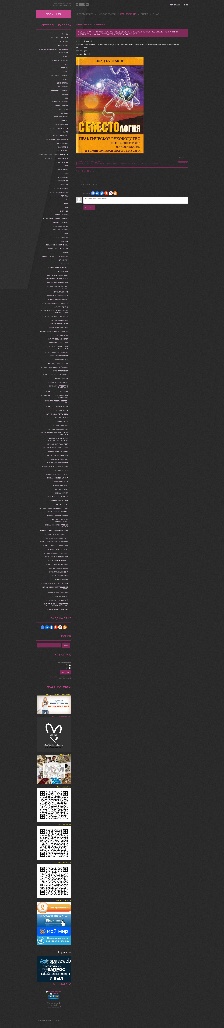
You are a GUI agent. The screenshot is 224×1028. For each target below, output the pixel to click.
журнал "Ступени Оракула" (57, 538)
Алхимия (64, 34)
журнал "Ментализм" (59, 459)
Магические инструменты (57, 139)
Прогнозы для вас (60, 188)
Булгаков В (83, 164)
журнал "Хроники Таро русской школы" (55, 588)
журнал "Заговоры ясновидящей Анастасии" (54, 396)
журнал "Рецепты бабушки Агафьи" (54, 508)
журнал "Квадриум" (60, 425)
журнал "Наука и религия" (57, 474)
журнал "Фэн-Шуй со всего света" (54, 583)
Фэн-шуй (64, 241)
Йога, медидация (61, 117)
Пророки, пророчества (59, 192)
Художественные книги (58, 249)
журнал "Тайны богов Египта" (56, 553)
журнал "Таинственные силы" (55, 546)
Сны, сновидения (60, 226)
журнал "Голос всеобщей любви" (54, 367)
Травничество (62, 237)
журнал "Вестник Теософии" (56, 352)
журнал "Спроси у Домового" (56, 534)
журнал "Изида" (61, 410)
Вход (186, 5)
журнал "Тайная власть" (58, 549)
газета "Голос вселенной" (57, 283)
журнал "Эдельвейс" (59, 596)
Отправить (89, 207)
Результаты (53, 677)
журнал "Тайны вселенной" (56, 557)
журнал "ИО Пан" (61, 418)
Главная (79, 24)
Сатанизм (64, 211)
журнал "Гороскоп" (60, 371)
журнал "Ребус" (62, 504)
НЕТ (66, 668)
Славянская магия (60, 222)
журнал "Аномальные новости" (55, 303)
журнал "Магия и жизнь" (58, 452)
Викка (65, 57)
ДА (67, 665)
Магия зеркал (62, 143)
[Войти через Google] (111, 193)
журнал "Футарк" (61, 579)
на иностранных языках (57, 267)
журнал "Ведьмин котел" (58, 339)
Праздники (63, 185)
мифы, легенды (62, 162)
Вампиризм (63, 53)
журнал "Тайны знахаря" (58, 561)
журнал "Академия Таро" (58, 299)
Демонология (62, 83)
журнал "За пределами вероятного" (58, 387)
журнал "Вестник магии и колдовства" (57, 347)
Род (66, 200)
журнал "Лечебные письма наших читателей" (54, 434)
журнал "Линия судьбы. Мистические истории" (58, 439)
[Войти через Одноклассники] (115, 193)
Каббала (64, 121)
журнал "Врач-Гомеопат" (58, 363)
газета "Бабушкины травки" (56, 275)
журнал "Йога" (62, 421)
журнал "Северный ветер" (57, 516)
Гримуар (64, 79)
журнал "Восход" (61, 360)
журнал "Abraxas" (61, 292)
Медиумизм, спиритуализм (56, 158)
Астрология (63, 45)
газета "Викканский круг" (57, 279)
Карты (65, 132)
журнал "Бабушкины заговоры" (55, 316)
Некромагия (63, 170)
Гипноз (65, 72)
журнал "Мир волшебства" (57, 463)
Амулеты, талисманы (59, 38)
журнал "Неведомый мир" (57, 478)
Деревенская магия (59, 90)
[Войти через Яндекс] (106, 193)
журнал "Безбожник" (59, 320)
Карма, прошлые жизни (58, 128)
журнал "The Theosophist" (57, 296)
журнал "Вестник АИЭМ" (58, 343)
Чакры (65, 252)
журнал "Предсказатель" (58, 497)
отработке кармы (139, 164)
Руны (66, 203)
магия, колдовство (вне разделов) (53, 154)
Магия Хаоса (62, 151)
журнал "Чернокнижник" (58, 593)
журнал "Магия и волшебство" (55, 448)
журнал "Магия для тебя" (57, 444)
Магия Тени (63, 147)
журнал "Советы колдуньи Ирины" (54, 530)
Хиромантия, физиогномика (56, 245)
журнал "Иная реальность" (57, 414)
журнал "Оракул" (61, 489)
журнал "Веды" (62, 335)
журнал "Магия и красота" (57, 455)
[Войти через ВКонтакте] (97, 193)
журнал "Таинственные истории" (54, 542)
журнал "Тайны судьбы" (58, 568)
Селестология (153, 164)
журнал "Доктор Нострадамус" (55, 375)
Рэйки (65, 207)
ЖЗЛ (66, 98)
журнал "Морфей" (61, 470)
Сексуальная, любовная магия (55, 218)
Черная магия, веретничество (55, 256)
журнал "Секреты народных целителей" (56, 526)
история (64, 113)
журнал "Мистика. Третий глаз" (55, 467)
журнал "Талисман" (60, 576)
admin (99, 162)
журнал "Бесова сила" (59, 324)
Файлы (86, 24)
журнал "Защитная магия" (57, 406)
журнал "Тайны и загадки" (57, 564)
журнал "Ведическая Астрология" (54, 331)
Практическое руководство (119, 164)
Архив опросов (65, 677)
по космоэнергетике (97, 164)
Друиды (65, 94)
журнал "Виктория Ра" (59, 356)
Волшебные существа (59, 60)
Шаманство (63, 260)
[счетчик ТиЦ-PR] (54, 994)
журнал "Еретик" (61, 378)
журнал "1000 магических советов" (57, 287)
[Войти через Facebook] (102, 193)
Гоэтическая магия (59, 75)
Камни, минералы (61, 124)
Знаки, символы (61, 106)
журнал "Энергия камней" (57, 600)
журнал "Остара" (61, 493)
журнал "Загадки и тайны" (57, 391)
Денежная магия (61, 87)
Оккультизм (63, 181)
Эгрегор (64, 264)
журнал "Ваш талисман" (58, 328)
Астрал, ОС (64, 41)
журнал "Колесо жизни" (58, 429)
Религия (64, 196)
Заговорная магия (60, 102)
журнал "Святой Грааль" (58, 512)
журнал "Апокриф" (61, 307)
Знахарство (63, 109)
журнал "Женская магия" (57, 382)
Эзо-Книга (53, 14)
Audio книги (63, 271)
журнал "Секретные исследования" (60, 520)
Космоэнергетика (98, 24)
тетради (65, 234)
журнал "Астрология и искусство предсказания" (54, 312)
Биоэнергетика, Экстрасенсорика (53, 49)
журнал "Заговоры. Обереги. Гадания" (56, 402)
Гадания (64, 68)
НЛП (66, 173)
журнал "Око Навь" (60, 485)
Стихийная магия (60, 230)
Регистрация (175, 5)
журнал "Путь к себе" (59, 500)
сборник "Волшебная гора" (57, 609)
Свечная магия (61, 215)
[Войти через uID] (93, 193)
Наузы (65, 166)
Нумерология (62, 177)
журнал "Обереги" (61, 482)
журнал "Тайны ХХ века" (58, 572)
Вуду (66, 64)
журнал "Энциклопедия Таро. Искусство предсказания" (56, 605)
